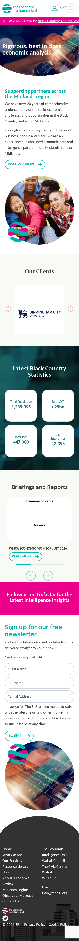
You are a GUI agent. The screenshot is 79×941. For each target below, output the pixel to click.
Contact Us (10, 901)
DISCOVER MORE (21, 164)
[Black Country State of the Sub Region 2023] (55, 564)
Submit (16, 736)
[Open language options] (62, 8)
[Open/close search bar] (54, 8)
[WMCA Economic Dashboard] (39, 564)
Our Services (12, 861)
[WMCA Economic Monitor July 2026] (23, 564)
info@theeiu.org (54, 893)
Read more (22, 556)
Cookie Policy (59, 925)
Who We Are (12, 855)
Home (7, 849)
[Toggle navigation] (71, 8)
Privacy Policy (34, 925)
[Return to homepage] (19, 8)
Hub (5, 872)
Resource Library (15, 867)
